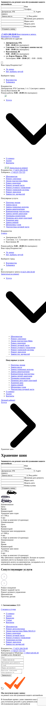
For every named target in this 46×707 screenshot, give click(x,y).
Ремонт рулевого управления (18, 187)
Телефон (27, 9)
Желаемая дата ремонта (34, 19)
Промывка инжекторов (15, 216)
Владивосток (11, 80)
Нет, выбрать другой (14, 71)
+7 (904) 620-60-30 (31, 653)
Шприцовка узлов (13, 225)
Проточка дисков (13, 202)
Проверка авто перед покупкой (19, 218)
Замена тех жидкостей (15, 644)
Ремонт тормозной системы (17, 190)
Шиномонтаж (11, 176)
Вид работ (33, 16)
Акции (9, 161)
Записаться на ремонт (19, 168)
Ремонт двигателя (13, 192)
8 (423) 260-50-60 (28, 272)
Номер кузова (30, 26)
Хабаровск (10, 82)
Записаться (6, 675)
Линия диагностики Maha (17, 181)
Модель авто (29, 24)
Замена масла (11, 205)
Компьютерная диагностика (17, 211)
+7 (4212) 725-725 (17, 172)
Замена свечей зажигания (16, 214)
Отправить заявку (8, 29)
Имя (26, 7)
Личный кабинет (8, 400)
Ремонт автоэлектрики (15, 629)
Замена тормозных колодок (17, 207)
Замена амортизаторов (15, 209)
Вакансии (10, 618)
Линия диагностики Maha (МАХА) (20, 631)
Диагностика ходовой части (17, 227)
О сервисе (10, 158)
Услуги (4, 402)
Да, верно (10, 69)
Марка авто (29, 21)
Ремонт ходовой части (15, 185)
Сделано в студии (8, 609)
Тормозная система (14, 640)
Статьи (9, 620)
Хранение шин (12, 220)
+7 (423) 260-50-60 (20, 170)
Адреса (4, 233)
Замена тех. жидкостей (15, 194)
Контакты (10, 163)
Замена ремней (12, 222)
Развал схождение (13, 183)
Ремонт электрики (13, 179)
